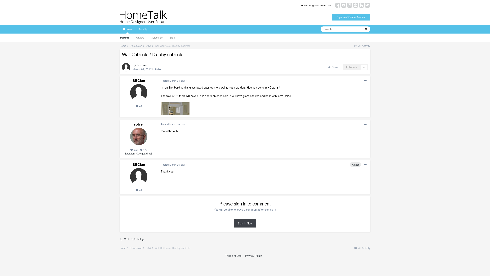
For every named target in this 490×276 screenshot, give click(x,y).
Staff (172, 37)
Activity (143, 29)
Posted (174, 80)
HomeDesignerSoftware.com (316, 5)
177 (144, 149)
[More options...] (365, 80)
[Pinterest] (355, 5)
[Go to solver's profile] (138, 136)
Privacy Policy (253, 256)
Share (334, 67)
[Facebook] (337, 5)
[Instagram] (349, 5)
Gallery (140, 37)
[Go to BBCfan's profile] (126, 67)
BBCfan (142, 65)
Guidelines (157, 37)
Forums (124, 37)
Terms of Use (233, 256)
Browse (127, 29)
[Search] (366, 29)
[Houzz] (361, 5)
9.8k (135, 149)
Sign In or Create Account (351, 17)
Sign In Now (245, 223)
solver (139, 124)
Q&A (158, 69)
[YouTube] (343, 5)
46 (140, 106)
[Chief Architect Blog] (367, 5)
